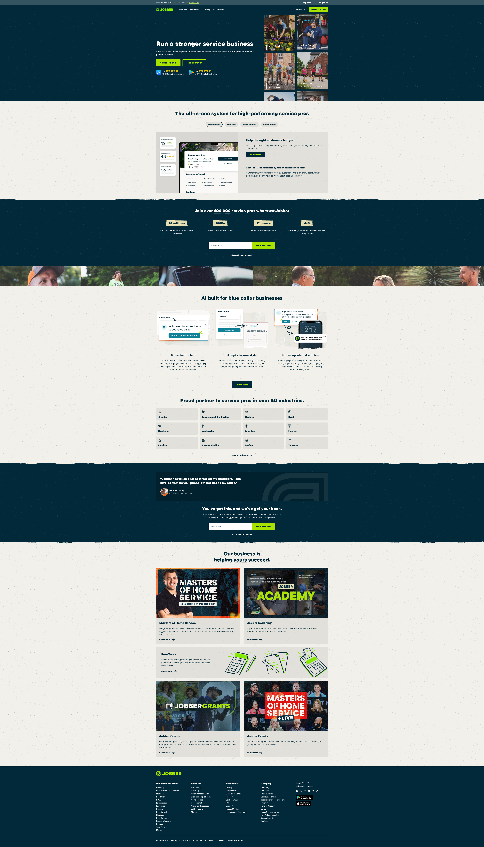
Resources (218, 10)
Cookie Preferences (234, 840)
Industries (194, 10)
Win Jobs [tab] (231, 124)
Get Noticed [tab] (214, 124)
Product (182, 10)
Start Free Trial (263, 245)
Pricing (207, 10)
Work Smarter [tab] (249, 124)
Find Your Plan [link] (194, 62)
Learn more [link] (255, 154)
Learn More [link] (242, 384)
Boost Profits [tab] (269, 124)
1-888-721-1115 (298, 9)
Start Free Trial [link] (168, 62)
